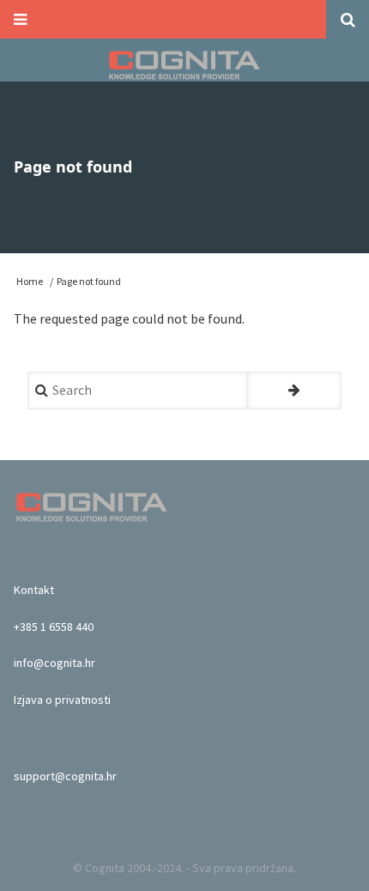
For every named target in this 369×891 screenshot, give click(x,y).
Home (29, 281)
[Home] (185, 64)
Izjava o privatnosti (62, 699)
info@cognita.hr (54, 662)
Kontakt (34, 589)
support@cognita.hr (65, 776)
